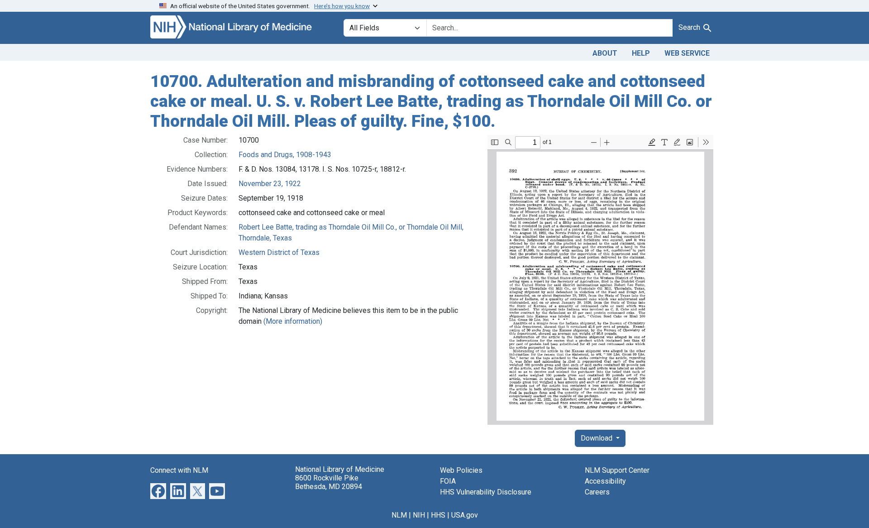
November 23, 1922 (270, 183)
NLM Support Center (617, 470)
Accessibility (605, 481)
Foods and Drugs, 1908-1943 (285, 154)
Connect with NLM (179, 470)
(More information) (292, 321)
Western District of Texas (279, 252)
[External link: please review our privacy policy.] (158, 490)
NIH (419, 515)
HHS (438, 515)
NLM (399, 515)
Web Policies (461, 470)
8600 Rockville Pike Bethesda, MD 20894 (328, 482)
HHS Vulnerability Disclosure (485, 492)
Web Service (687, 53)
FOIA (448, 481)
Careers (597, 492)
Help (641, 53)
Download (597, 438)
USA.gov (464, 515)
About (604, 53)
